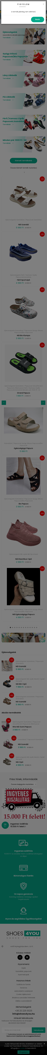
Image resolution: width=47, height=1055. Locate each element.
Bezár (37, 19)
